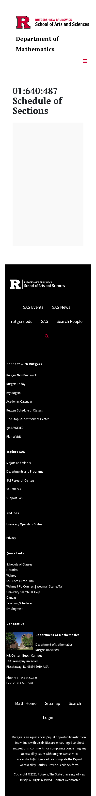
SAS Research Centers (20, 480)
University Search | (18, 592)
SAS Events (33, 307)
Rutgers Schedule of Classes (24, 410)
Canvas (11, 597)
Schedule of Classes (19, 564)
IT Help (35, 592)
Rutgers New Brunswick (21, 375)
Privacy (11, 538)
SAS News (61, 307)
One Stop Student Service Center (27, 419)
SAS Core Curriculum (20, 581)
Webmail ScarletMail (50, 586)
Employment (14, 609)
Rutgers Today (15, 384)
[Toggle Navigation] (85, 61)
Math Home (25, 703)
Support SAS (14, 498)
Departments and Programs (24, 471)
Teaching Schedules (19, 603)
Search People (69, 321)
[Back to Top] (85, 784)
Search (75, 703)
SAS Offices (13, 489)
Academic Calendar (19, 401)
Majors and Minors (18, 463)
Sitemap (52, 703)
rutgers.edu (21, 321)
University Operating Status (24, 524)
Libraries (11, 570)
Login (48, 717)
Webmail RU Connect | (21, 586)
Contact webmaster (66, 780)
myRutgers (13, 393)
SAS (44, 321)
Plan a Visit (13, 436)
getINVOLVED (15, 428)
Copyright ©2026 (25, 774)
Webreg (11, 575)
